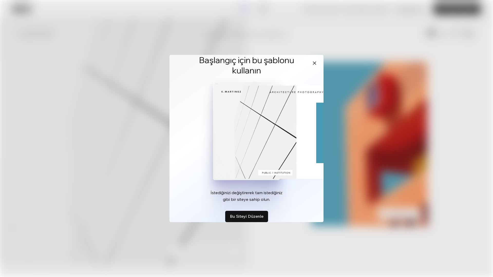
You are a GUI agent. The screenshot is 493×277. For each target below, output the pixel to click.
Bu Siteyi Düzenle (246, 216)
